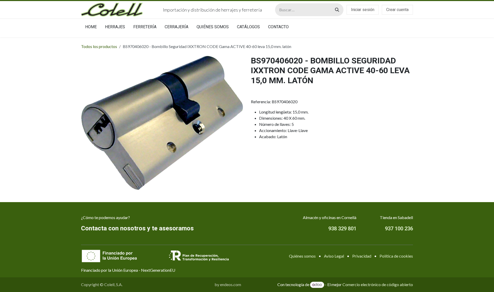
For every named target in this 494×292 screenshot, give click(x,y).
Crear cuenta (397, 10)
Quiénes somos (302, 255)
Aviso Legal (334, 255)
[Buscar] (337, 9)
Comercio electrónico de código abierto (377, 284)
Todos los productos (99, 46)
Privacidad (361, 255)
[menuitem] (91, 28)
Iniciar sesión (362, 10)
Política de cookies (396, 255)
